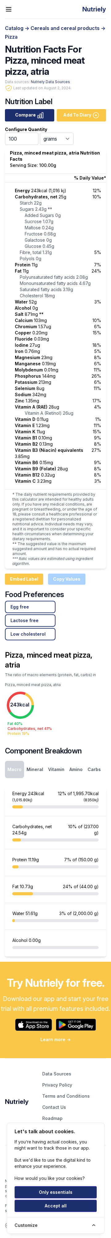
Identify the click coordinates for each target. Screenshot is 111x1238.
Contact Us (54, 1107)
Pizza (11, 37)
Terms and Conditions (66, 1096)
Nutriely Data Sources (50, 81)
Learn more (55, 1039)
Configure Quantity (26, 129)
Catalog (15, 28)
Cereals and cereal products (66, 28)
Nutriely (17, 1101)
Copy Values (66, 579)
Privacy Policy (57, 1084)
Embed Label (24, 579)
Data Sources (56, 1073)
